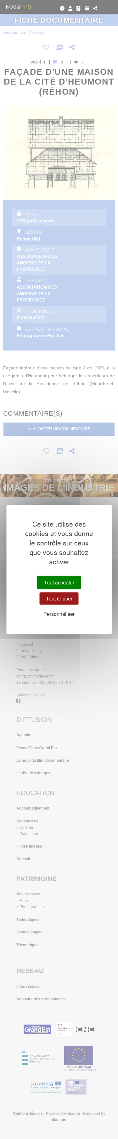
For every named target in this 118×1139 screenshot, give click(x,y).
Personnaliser (59, 613)
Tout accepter (59, 582)
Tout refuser (59, 598)
